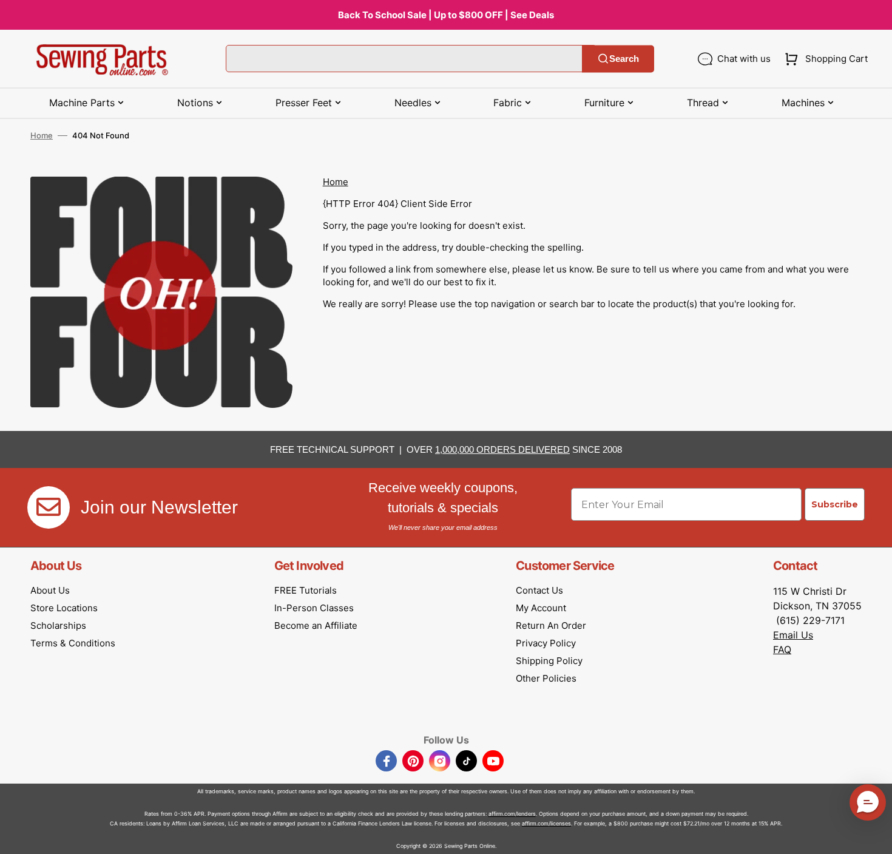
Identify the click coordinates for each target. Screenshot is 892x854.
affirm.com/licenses (546, 823)
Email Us (793, 635)
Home (41, 135)
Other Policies (546, 678)
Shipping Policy (549, 660)
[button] (823, 59)
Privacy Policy (546, 643)
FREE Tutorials (305, 590)
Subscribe (834, 504)
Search (624, 58)
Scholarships (58, 625)
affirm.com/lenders (512, 813)
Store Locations (64, 608)
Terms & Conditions (72, 643)
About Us (50, 590)
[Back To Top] (874, 836)
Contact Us (539, 590)
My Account (541, 608)
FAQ (782, 649)
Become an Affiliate (315, 625)
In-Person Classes (314, 608)
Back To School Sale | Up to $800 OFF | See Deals (446, 15)
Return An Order (551, 625)
